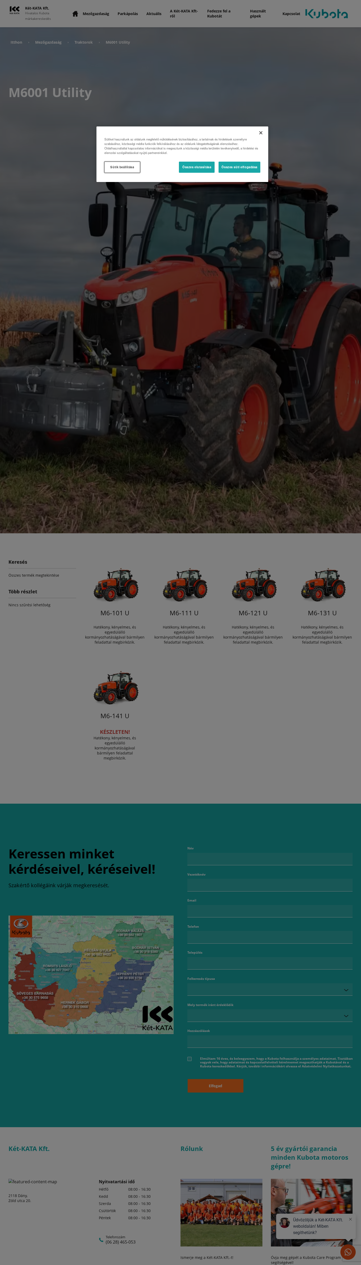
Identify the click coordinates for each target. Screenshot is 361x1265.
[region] (182, 154)
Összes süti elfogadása (239, 167)
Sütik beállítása (122, 167)
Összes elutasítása (196, 167)
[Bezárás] (261, 133)
